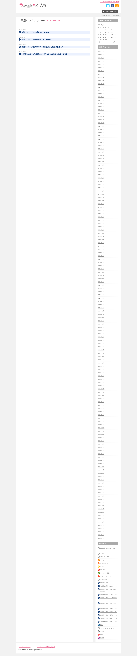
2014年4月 (101, 531)
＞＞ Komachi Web (24, 647)
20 (98, 37)
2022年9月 (101, 204)
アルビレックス (105, 556)
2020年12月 (101, 272)
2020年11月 (101, 275)
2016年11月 (101, 431)
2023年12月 (101, 155)
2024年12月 (101, 116)
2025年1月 (101, 113)
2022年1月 (101, 230)
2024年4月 (101, 142)
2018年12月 (101, 350)
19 (115, 34)
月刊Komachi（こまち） (107, 628)
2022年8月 (101, 207)
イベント (103, 560)
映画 (101, 625)
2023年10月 (101, 161)
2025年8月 (101, 90)
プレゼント (103, 569)
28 (100, 39)
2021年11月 (101, 236)
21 (100, 37)
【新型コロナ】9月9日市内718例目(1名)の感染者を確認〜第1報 (44, 54)
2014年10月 (101, 512)
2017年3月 (101, 418)
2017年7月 (101, 405)
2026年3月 (101, 67)
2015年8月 (101, 479)
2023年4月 (101, 181)
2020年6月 (101, 291)
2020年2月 (101, 304)
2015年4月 (101, 492)
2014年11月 (101, 509)
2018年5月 (101, 372)
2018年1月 (101, 385)
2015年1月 (101, 502)
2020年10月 (101, 278)
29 (103, 39)
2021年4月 (101, 259)
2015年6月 (101, 486)
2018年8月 (101, 363)
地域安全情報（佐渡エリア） (108, 594)
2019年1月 (101, 346)
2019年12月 (101, 311)
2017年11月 (101, 392)
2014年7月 (101, 522)
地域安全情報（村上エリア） (108, 608)
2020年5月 (101, 294)
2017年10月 (101, 395)
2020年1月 (101, 307)
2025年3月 (101, 106)
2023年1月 (101, 191)
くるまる (103, 553)
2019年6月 (101, 330)
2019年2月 (101, 343)
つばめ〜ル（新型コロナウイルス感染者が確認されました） (43, 47)
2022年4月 (101, 220)
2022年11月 (101, 197)
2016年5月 (101, 450)
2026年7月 (101, 54)
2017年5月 (101, 411)
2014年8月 (101, 518)
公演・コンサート (105, 576)
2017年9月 (101, 398)
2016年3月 (101, 457)
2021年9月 (101, 243)
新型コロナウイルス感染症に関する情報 (36, 39)
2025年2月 (101, 110)
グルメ (102, 566)
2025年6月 (101, 97)
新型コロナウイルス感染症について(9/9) (36, 32)
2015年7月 (101, 483)
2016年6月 (101, 447)
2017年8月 (101, 402)
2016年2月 (101, 460)
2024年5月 (101, 139)
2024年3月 (101, 145)
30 (106, 39)
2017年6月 (101, 408)
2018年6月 (101, 369)
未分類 (102, 631)
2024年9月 (101, 126)
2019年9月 (101, 320)
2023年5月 (101, 178)
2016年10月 (101, 434)
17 (108, 34)
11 (112, 32)
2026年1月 (101, 74)
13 (98, 34)
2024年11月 (101, 119)
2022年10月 (101, 200)
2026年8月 (101, 51)
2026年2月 (101, 71)
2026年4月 (101, 64)
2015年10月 (101, 473)
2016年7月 (101, 444)
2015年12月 (101, 466)
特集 (101, 634)
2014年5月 (101, 528)
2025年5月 (101, 100)
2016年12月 (101, 427)
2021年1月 (101, 268)
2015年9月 (101, 476)
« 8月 (99, 42)
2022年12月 (101, 194)
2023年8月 (101, 168)
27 (98, 39)
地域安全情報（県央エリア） (108, 615)
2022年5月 (101, 217)
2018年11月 (101, 353)
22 (103, 37)
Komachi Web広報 (105, 15)
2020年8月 (101, 285)
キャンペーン (104, 563)
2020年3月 (101, 301)
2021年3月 (101, 262)
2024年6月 (101, 135)
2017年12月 (101, 389)
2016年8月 (101, 441)
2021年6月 (101, 252)
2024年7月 (101, 132)
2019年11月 (101, 314)
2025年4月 (101, 103)
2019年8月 (101, 324)
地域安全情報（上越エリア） (108, 586)
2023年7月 (101, 171)
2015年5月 (101, 489)
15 (103, 34)
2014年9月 (101, 515)
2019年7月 (101, 327)
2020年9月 (101, 282)
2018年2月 (101, 382)
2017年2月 (101, 421)
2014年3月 (101, 535)
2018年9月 (101, 359)
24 (108, 37)
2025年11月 (101, 80)
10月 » (114, 42)
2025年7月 (101, 93)
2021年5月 (101, 256)
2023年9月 (101, 165)
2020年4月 (101, 298)
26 (115, 37)
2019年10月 (101, 317)
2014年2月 (101, 538)
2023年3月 (101, 184)
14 (100, 34)
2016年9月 (101, 437)
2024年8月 (101, 129)
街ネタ (102, 637)
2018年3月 (101, 379)
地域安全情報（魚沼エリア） (108, 621)
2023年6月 (101, 174)
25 (112, 37)
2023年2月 (101, 187)
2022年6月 (101, 213)
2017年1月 (101, 424)
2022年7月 (101, 210)
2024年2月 (101, 148)
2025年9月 (101, 87)
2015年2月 (101, 499)
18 (112, 34)
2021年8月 (101, 246)
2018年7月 (101, 366)
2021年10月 (101, 239)
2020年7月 (101, 288)
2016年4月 (101, 454)
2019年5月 (101, 333)
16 (106, 34)
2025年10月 (101, 84)
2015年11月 (101, 470)
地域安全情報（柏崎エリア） (108, 612)
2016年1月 (101, 463)
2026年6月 (101, 58)
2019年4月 (101, 337)
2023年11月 (101, 158)
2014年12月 (101, 505)
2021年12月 (101, 233)
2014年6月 (101, 525)
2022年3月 (101, 223)
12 (115, 32)
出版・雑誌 (103, 579)
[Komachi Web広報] (32, 7)
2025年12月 (101, 77)
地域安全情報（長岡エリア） (108, 618)
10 (108, 32)
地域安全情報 (104, 582)
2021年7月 (101, 249)
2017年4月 (101, 415)
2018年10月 (101, 356)
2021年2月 (101, 265)
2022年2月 (101, 226)
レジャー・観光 (105, 573)
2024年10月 (101, 123)
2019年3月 (101, 340)
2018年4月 (101, 376)
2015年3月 (101, 496)
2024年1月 (101, 152)
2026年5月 (101, 61)
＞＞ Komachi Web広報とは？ (109, 2)
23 (106, 37)
